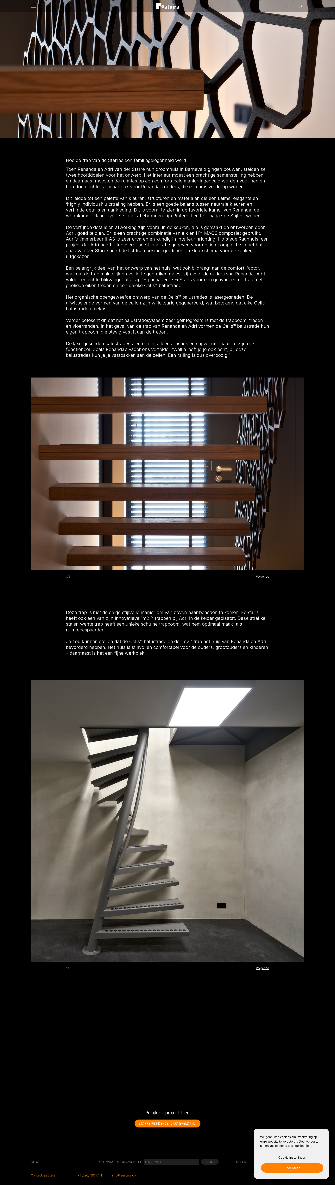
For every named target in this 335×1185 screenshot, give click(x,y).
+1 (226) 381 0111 (89, 1175)
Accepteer (292, 1168)
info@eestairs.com (125, 1175)
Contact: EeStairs (43, 1175)
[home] (167, 6)
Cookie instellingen (292, 1157)
